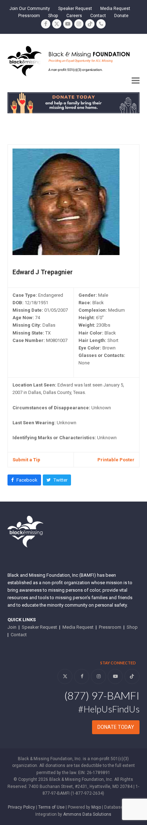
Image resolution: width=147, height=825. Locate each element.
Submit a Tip (26, 459)
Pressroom (110, 627)
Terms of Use (51, 807)
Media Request (77, 627)
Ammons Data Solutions (87, 814)
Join (11, 627)
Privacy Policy (21, 807)
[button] (136, 80)
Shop (132, 627)
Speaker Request (39, 627)
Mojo (96, 807)
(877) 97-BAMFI (102, 695)
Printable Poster (116, 459)
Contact (19, 634)
